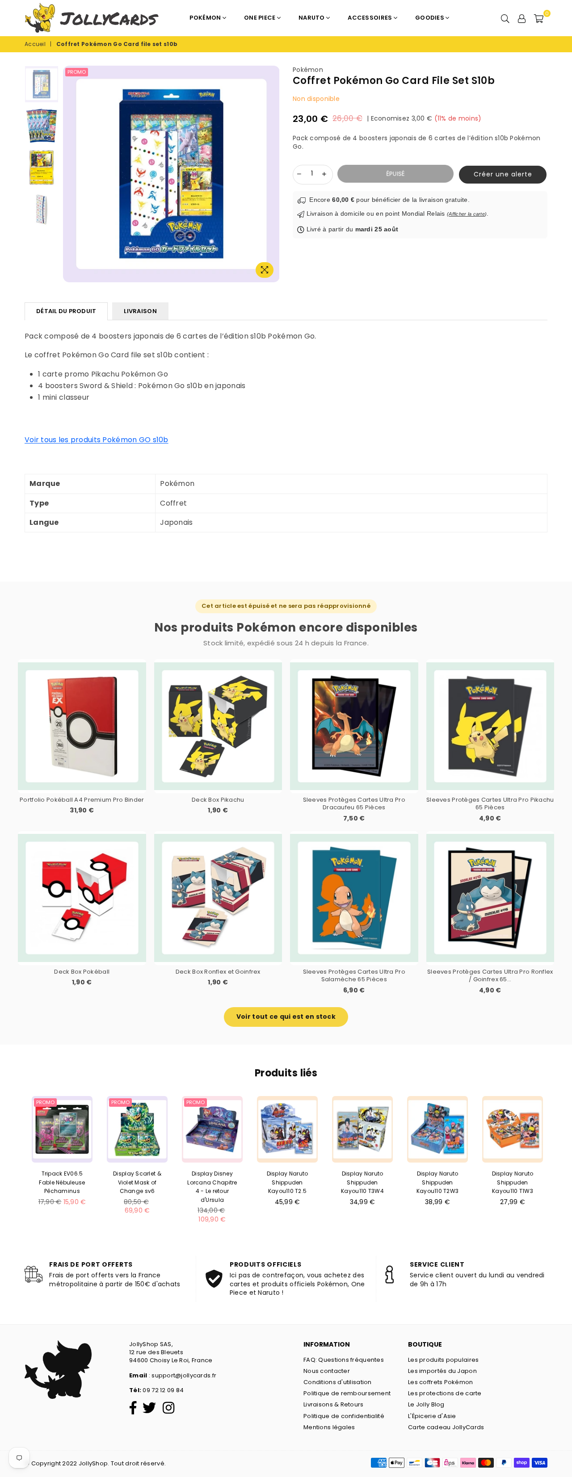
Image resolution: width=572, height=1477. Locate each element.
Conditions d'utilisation (337, 1382)
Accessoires (370, 17)
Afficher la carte (467, 214)
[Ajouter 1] (324, 173)
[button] (500, 174)
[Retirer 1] (299, 173)
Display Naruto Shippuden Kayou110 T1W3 (513, 1182)
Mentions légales (329, 1427)
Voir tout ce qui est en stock (286, 1016)
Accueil (35, 44)
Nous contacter (326, 1371)
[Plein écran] (264, 270)
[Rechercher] (505, 18)
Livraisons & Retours (333, 1404)
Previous (67, 173)
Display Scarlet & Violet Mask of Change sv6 (137, 1182)
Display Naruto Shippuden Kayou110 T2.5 (287, 1182)
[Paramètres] (522, 18)
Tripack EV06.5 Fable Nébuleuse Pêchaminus (62, 1182)
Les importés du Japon (442, 1371)
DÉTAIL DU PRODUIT (66, 311)
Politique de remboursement (347, 1393)
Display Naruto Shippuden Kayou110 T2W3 (437, 1182)
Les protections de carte (445, 1393)
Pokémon (205, 17)
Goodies (430, 17)
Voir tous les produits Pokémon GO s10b (96, 440)
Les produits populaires (443, 1360)
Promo (76, 71)
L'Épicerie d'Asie (432, 1416)
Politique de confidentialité (343, 1416)
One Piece (260, 17)
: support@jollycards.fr (181, 1375)
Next (274, 173)
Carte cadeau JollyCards (446, 1427)
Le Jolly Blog (426, 1404)
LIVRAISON (140, 311)
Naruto (312, 17)
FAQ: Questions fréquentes (343, 1360)
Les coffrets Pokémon (440, 1382)
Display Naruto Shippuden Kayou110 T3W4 (362, 1182)
